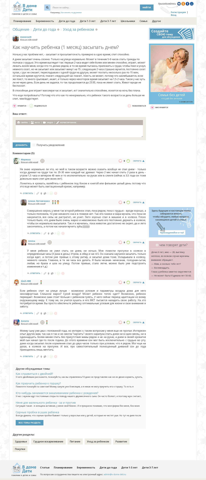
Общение (21, 29)
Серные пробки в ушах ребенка (37, 412)
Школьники (128, 21)
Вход (173, 15)
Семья (143, 21)
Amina (31, 241)
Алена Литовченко (39, 201)
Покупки (20, 449)
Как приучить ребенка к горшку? (38, 383)
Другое (156, 21)
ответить (28, 193)
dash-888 (26, 281)
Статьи (44, 467)
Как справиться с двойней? (34, 373)
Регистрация (178, 12)
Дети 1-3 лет (88, 21)
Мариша (26, 159)
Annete (25, 321)
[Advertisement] (171, 158)
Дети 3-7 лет (108, 21)
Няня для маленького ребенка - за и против (46, 402)
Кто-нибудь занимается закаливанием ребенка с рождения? (57, 393)
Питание (75, 441)
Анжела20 (25, 36)
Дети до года (67, 21)
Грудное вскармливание (48, 441)
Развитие (121, 441)
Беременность (45, 21)
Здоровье (21, 441)
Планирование (22, 21)
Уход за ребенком (78, 29)
